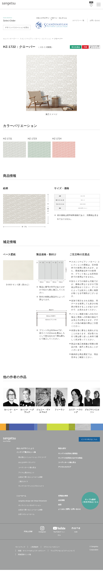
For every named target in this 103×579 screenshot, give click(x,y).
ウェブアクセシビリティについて (63, 551)
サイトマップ (20, 547)
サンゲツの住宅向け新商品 (68, 453)
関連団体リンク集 (24, 554)
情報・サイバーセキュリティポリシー (31, 551)
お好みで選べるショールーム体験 (30, 477)
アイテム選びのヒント (26, 473)
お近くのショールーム (26, 514)
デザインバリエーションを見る (17, 27)
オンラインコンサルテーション (29, 505)
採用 (59, 505)
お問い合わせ (95, 20)
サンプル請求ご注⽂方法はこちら (90, 500)
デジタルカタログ (64, 467)
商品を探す (62, 448)
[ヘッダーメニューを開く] (99, 5)
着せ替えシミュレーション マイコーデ (32, 457)
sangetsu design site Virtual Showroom (32, 501)
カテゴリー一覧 (78, 20)
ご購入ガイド (23, 481)
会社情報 (61, 500)
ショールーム (21, 496)
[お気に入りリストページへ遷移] (91, 5)
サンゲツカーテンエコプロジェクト (31, 486)
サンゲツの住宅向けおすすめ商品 (70, 458)
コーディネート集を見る (27, 467)
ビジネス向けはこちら (89, 439)
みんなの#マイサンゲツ (26, 462)
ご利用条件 (34, 547)
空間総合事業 (63, 496)
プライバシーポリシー (52, 547)
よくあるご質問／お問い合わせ (69, 509)
